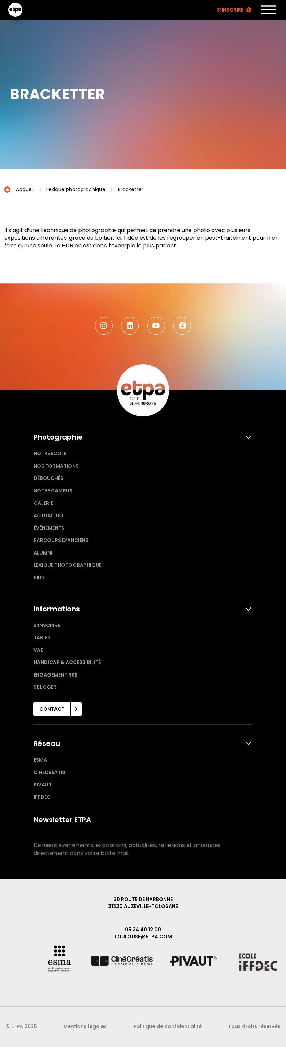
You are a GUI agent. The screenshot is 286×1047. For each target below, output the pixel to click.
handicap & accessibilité (67, 662)
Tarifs (42, 637)
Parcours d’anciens (61, 540)
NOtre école (49, 453)
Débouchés (48, 478)
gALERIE (43, 502)
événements (49, 528)
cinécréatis (49, 772)
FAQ (38, 577)
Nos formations (56, 466)
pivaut (42, 784)
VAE (38, 650)
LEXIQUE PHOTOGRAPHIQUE (67, 564)
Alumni (42, 552)
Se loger (45, 686)
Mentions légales (85, 1026)
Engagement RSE (55, 674)
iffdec (42, 797)
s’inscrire (46, 625)
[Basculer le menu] (268, 9)
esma (40, 759)
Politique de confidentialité (168, 1026)
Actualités (48, 515)
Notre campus (53, 490)
